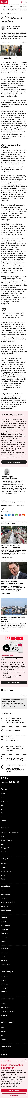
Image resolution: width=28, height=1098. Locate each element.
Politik (3, 793)
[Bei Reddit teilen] (23, 515)
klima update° (5, 929)
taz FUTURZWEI (5, 1007)
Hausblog (4, 867)
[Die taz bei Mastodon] (10, 783)
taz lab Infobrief (5, 964)
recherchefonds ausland (8, 902)
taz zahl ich (4, 898)
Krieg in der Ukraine (6, 840)
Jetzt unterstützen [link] (14, 462)
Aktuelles (3, 863)
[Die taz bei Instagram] (18, 783)
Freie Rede (4, 937)
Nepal (2, 836)
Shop (2, 1035)
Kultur (2, 805)
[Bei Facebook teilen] (13, 515)
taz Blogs (3, 1004)
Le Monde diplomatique (8, 1011)
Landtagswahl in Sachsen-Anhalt (10, 832)
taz (5, 778)
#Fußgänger (13, 502)
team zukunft (4, 953)
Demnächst (4, 976)
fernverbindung (5, 925)
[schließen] (25, 1060)
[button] (26, 2)
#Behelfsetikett (5, 502)
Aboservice (4, 1054)
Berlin (2, 813)
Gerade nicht (19, 1061)
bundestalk (4, 922)
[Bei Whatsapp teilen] (16, 515)
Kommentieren (12, 505)
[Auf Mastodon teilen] (6, 515)
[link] (10, 6)
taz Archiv (4, 1015)
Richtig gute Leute (6, 848)
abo (2, 891)
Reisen (3, 1027)
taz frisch (3, 957)
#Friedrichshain (21, 502)
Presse (3, 879)
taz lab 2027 (4, 991)
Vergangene (4, 988)
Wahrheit (3, 820)
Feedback (4, 1051)
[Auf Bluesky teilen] (9, 515)
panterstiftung (5, 906)
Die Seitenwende (6, 871)
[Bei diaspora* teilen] (20, 515)
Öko (2, 797)
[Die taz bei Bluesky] (14, 783)
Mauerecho (4, 933)
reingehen (4, 941)
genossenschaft (5, 894)
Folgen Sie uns (4, 782)
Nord (2, 817)
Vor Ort (3, 980)
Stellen (3, 875)
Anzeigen (3, 1039)
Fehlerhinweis (20, 505)
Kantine (3, 1031)
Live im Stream (5, 984)
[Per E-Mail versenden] (2, 515)
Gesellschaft (4, 801)
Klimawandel (4, 852)
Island (2, 844)
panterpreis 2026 (6, 910)
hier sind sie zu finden (9, 706)
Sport (2, 809)
